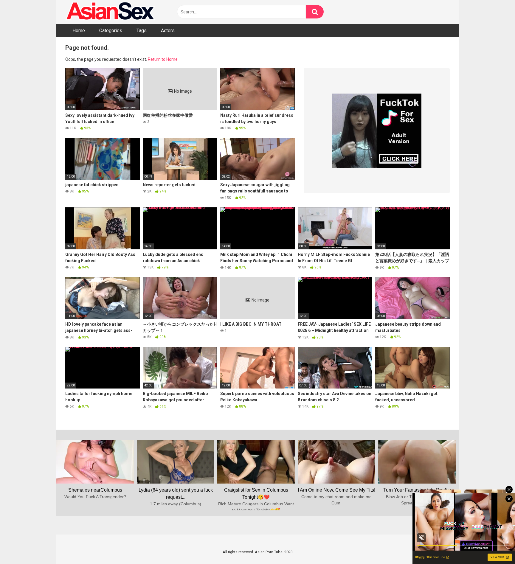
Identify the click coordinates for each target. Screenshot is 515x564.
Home (78, 30)
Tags (141, 30)
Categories (110, 30)
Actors (168, 30)
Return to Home (163, 59)
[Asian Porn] (110, 12)
